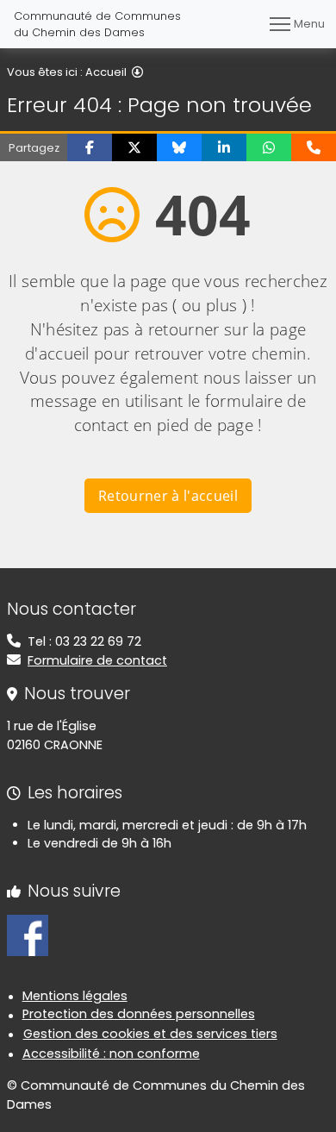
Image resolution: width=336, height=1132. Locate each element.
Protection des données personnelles (138, 1014)
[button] (89, 147)
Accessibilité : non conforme (111, 1053)
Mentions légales (75, 995)
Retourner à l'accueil (168, 495)
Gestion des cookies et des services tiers (150, 1033)
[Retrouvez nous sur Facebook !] (27, 934)
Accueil (106, 72)
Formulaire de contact (97, 660)
